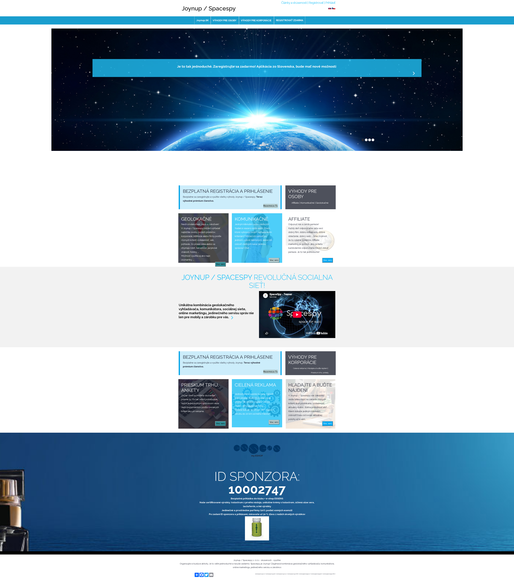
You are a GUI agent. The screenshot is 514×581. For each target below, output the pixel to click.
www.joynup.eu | (282, 574)
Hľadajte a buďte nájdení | (317, 368)
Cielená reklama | (300, 368)
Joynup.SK (202, 20)
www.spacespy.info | (329, 574)
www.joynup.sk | (271, 574)
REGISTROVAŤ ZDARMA (289, 20)
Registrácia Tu (270, 206)
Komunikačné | (308, 202)
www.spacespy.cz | (305, 574)
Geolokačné (322, 202)
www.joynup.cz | (260, 574)
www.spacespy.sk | (317, 574)
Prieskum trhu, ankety (319, 372)
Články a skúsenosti (294, 2)
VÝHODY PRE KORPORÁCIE (256, 20)
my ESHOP (257, 455)
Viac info (327, 260)
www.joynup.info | (293, 574)
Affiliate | (296, 202)
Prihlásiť (330, 2)
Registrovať (316, 2)
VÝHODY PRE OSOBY (224, 20)
